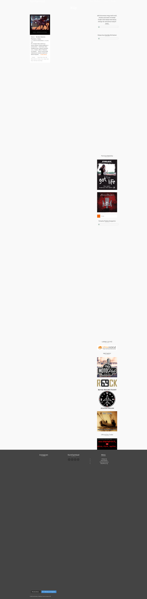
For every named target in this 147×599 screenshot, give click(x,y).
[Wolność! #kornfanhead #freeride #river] (34, 461)
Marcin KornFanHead (38, 40)
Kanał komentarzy (104, 462)
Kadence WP (48, 596)
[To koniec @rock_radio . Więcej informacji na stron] (43, 579)
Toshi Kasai (35, 60)
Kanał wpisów (104, 460)
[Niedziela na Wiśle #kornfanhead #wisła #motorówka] (53, 463)
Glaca (44, 57)
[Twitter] (72, 459)
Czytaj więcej (43, 54)
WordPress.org (104, 463)
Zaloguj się (104, 459)
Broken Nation (40, 57)
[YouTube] (78, 459)
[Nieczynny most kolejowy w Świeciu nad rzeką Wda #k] (34, 577)
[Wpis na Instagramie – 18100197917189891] (34, 469)
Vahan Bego (40, 60)
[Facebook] (69, 459)
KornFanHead (37, 1)
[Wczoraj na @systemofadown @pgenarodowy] (53, 469)
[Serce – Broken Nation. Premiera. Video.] (40, 25)
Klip (46, 57)
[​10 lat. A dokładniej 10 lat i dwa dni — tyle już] (43, 519)
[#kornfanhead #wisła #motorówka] (43, 461)
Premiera (33, 57)
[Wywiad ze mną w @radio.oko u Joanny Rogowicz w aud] (53, 580)
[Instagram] (75, 459)
